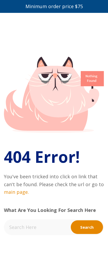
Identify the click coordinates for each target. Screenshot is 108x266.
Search (87, 227)
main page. (16, 192)
